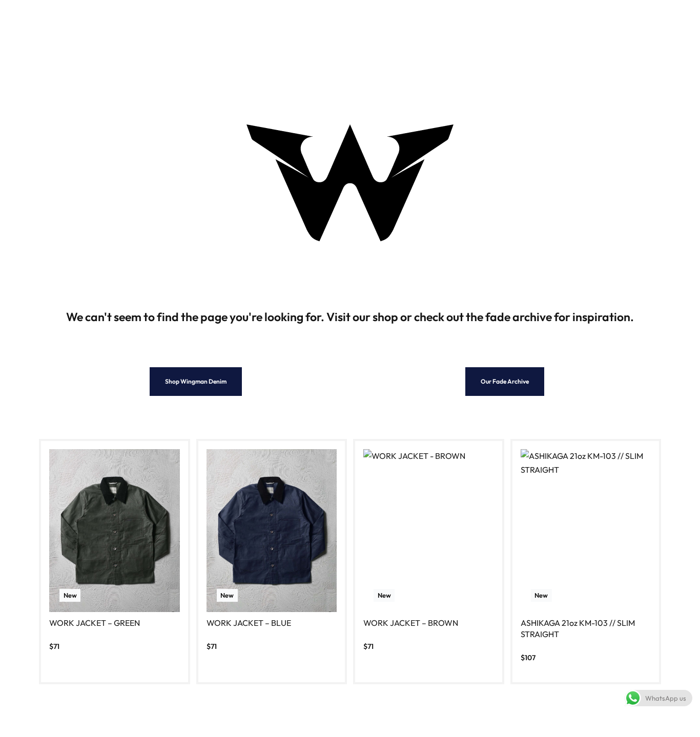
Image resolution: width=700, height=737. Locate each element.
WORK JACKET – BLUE (249, 623)
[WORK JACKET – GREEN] (114, 530)
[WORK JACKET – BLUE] (272, 530)
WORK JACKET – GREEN (94, 623)
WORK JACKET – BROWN (410, 623)
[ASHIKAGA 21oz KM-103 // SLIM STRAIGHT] (586, 530)
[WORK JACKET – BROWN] (428, 530)
